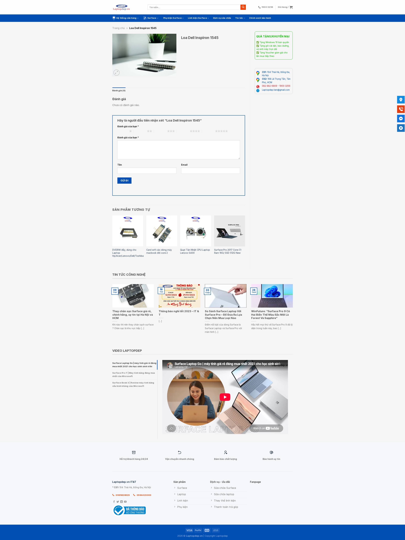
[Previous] (112, 239)
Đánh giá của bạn (128, 126)
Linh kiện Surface (197, 18)
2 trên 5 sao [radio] (140, 131)
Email (184, 164)
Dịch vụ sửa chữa (222, 18)
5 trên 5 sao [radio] (208, 131)
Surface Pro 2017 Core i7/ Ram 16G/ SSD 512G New (227, 251)
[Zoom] (116, 73)
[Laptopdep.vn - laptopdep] (121, 7)
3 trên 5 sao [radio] (160, 131)
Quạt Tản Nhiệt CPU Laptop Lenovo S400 (195, 251)
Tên (119, 164)
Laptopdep (222, 535)
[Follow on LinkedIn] (121, 502)
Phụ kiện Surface (172, 18)
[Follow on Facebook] (114, 502)
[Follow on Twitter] (117, 502)
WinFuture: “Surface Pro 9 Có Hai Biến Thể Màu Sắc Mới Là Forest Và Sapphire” (270, 315)
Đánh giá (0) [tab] (118, 90)
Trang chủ (118, 28)
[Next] (245, 239)
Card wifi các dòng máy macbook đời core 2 (159, 251)
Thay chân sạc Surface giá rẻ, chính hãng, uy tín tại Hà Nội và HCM (132, 315)
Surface (151, 18)
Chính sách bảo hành (260, 18)
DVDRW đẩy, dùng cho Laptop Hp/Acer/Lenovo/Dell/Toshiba (128, 252)
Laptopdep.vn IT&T (124, 481)
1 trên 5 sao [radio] (122, 131)
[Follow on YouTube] (125, 502)
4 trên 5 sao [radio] (183, 131)
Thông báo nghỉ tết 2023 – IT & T (179, 313)
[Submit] (243, 7)
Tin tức (239, 18)
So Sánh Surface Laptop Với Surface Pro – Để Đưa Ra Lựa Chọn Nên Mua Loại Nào (223, 315)
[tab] (134, 365)
